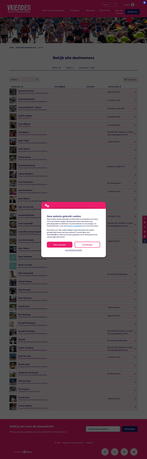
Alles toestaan (59, 245)
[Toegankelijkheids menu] (144, 2)
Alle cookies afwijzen (73, 250)
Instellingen (87, 245)
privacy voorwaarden (74, 226)
